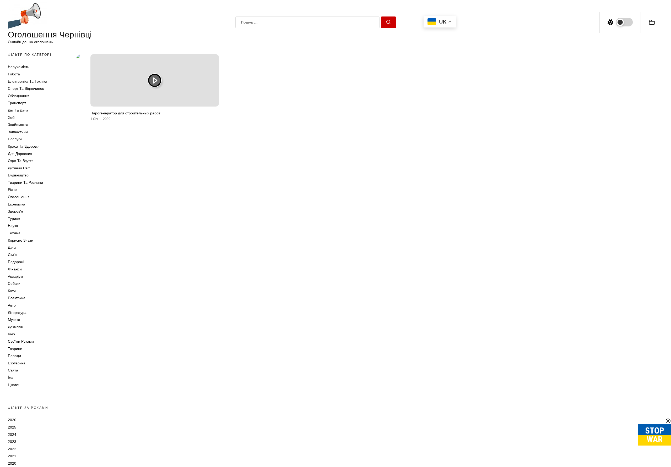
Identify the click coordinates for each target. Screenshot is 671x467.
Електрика (16, 298)
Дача (12, 247)
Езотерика (16, 363)
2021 (12, 456)
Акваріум (15, 276)
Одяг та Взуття (21, 161)
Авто (12, 305)
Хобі (11, 117)
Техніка (14, 233)
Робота (14, 74)
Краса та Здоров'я (24, 146)
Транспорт (17, 103)
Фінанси (15, 269)
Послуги (15, 139)
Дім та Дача (18, 110)
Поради (14, 356)
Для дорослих (20, 154)
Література (17, 312)
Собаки (14, 283)
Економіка (16, 204)
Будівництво (18, 175)
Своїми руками (21, 341)
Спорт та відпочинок (26, 88)
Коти (12, 291)
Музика (14, 320)
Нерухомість (18, 67)
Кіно (11, 334)
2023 (12, 442)
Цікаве (13, 385)
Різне (12, 189)
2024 (12, 434)
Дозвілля (15, 327)
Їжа (10, 377)
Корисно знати (20, 240)
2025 (12, 427)
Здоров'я (15, 211)
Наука (13, 226)
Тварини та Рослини (25, 182)
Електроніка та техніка (27, 81)
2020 (12, 463)
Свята (13, 370)
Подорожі (16, 262)
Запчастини (18, 132)
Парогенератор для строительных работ (125, 113)
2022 (12, 449)
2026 (12, 420)
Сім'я (12, 255)
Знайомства (18, 125)
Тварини (15, 349)
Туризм (14, 218)
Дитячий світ (19, 168)
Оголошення (19, 197)
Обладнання (18, 96)
